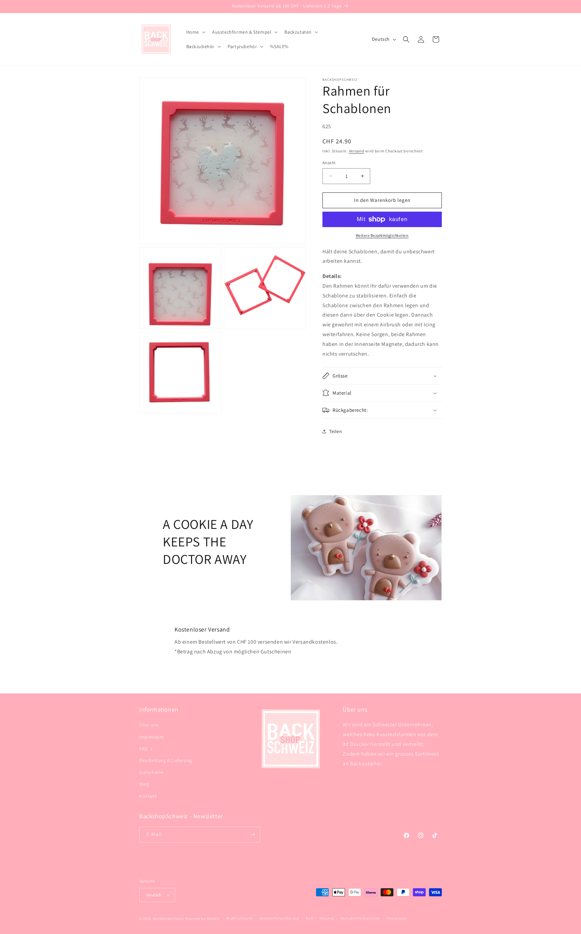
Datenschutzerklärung (279, 918)
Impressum (151, 737)
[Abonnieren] (252, 834)
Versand (356, 150)
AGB (309, 918)
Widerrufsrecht (239, 918)
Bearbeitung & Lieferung (165, 760)
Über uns (149, 725)
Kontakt (148, 796)
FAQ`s (146, 749)
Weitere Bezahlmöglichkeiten (382, 235)
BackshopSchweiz (169, 918)
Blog (144, 784)
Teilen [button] (335, 431)
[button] (195, 32)
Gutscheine (151, 772)
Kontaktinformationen (360, 918)
